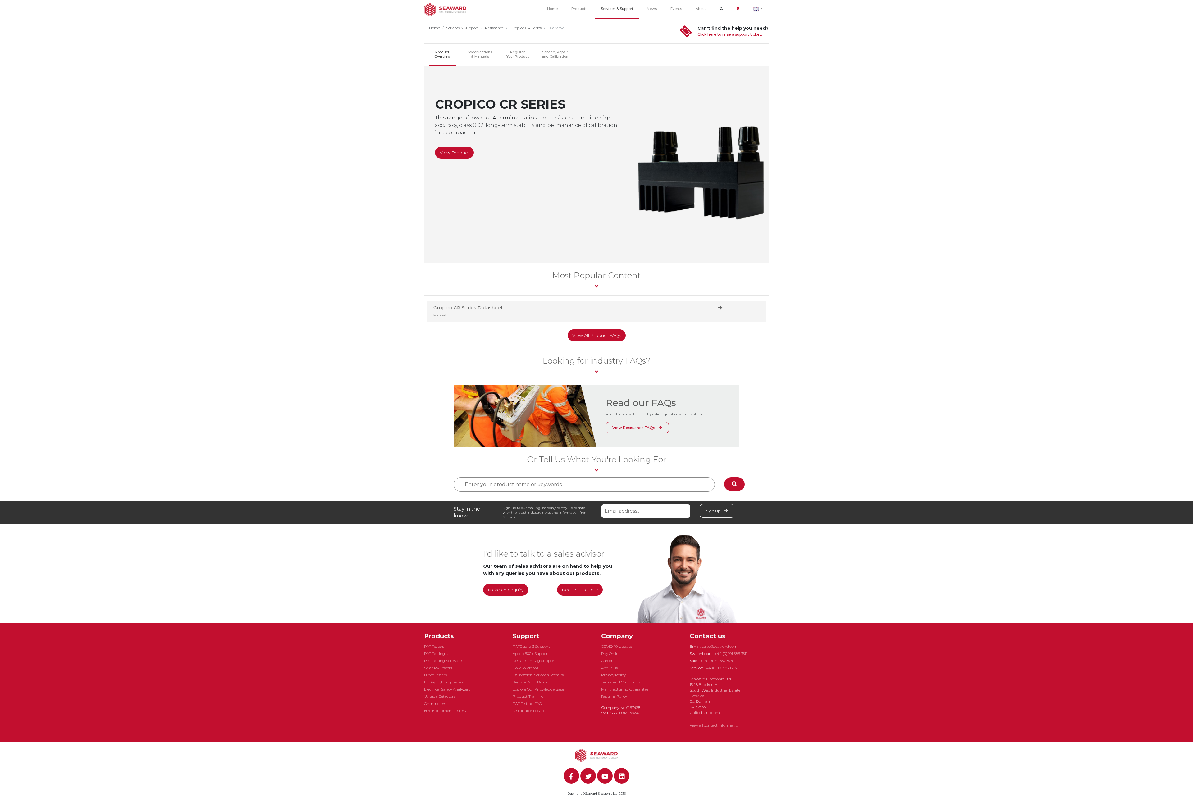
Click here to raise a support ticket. (729, 34)
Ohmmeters (435, 703)
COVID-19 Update (616, 646)
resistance (494, 27)
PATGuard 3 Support (531, 646)
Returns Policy (614, 696)
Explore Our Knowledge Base (538, 689)
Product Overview (442, 54)
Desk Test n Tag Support (534, 660)
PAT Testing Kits (438, 653)
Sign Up (713, 510)
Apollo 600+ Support (531, 653)
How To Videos (525, 667)
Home (552, 9)
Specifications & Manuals (480, 54)
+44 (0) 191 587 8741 (717, 660)
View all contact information (715, 725)
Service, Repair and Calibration (555, 54)
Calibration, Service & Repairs (538, 675)
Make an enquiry (505, 590)
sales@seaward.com (720, 646)
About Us (609, 667)
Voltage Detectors (439, 696)
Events (676, 9)
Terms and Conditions (620, 682)
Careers (607, 660)
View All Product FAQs (596, 335)
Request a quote (580, 590)
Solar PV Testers (438, 667)
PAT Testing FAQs (528, 703)
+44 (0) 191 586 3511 (731, 653)
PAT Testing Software (443, 660)
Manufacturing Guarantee (624, 689)
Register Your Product (517, 54)
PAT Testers (434, 646)
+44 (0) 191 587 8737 (721, 667)
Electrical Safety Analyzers (447, 689)
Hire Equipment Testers (445, 710)
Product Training (528, 696)
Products (579, 9)
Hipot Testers (435, 675)
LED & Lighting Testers (444, 682)
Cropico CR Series (526, 27)
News (652, 9)
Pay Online (610, 653)
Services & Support (617, 9)
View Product (454, 152)
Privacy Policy (613, 675)
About (701, 9)
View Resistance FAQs (634, 427)
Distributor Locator (530, 710)
